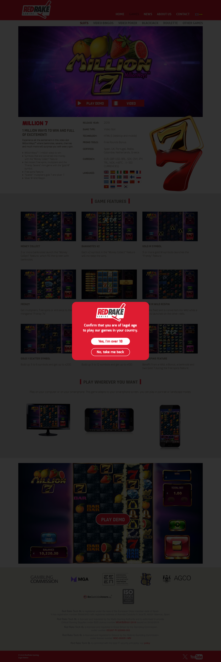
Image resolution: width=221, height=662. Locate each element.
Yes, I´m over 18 (110, 341)
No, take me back (110, 352)
